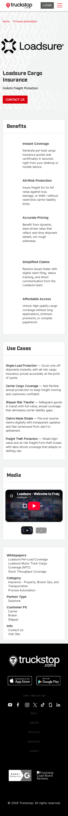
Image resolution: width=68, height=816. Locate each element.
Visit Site (14, 634)
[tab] (27, 530)
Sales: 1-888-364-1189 (34, 695)
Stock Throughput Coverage (27, 571)
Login (47, 5)
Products (34, 732)
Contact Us (15, 99)
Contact (34, 751)
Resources (34, 741)
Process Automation (21, 590)
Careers (34, 722)
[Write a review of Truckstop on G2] (20, 775)
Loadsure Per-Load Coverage (28, 559)
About (34, 713)
